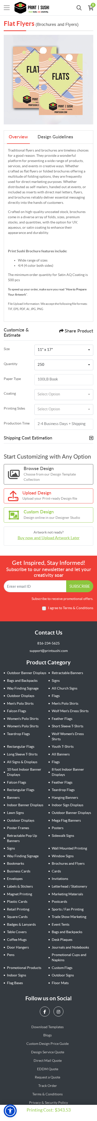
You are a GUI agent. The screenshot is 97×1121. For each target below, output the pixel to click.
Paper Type (12, 379)
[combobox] (63, 350)
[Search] (79, 7)
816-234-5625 (48, 643)
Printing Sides (14, 408)
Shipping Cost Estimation (28, 438)
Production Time (17, 423)
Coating (10, 393)
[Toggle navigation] (6, 7)
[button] (10, 1111)
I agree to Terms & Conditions (70, 608)
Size (7, 349)
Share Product (79, 331)
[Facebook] (45, 1011)
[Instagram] (59, 1011)
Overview (18, 137)
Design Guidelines (55, 137)
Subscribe (79, 586)
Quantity (10, 364)
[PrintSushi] (33, 7)
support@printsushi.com (49, 651)
